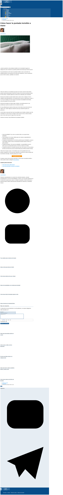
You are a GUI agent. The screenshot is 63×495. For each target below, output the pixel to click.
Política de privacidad (20, 492)
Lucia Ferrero (3, 33)
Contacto (8, 492)
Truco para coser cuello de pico (8, 164)
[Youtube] (17, 250)
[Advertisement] (16, 60)
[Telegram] (25, 487)
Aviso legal (4, 492)
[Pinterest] (17, 217)
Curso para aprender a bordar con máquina (10, 166)
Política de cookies (14, 492)
